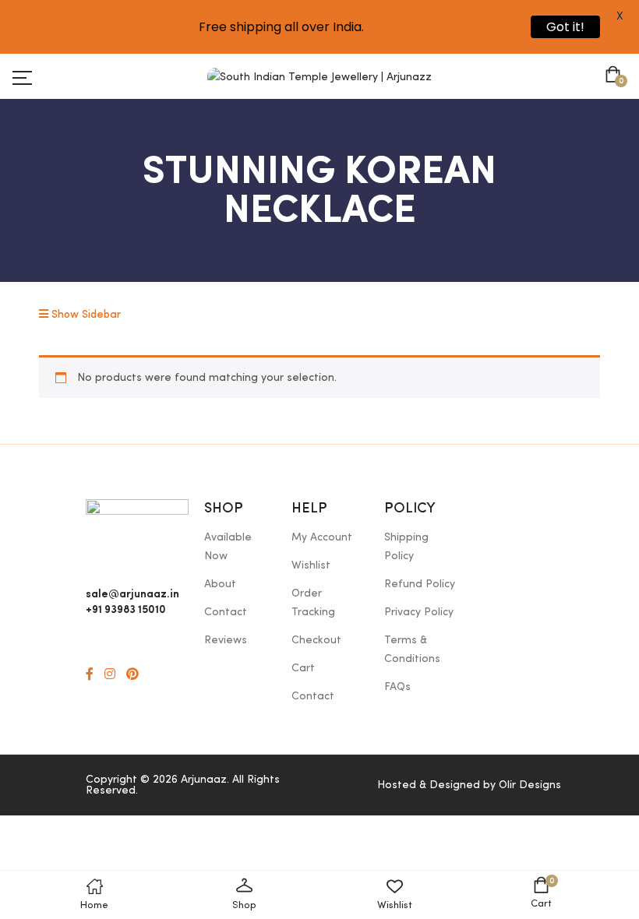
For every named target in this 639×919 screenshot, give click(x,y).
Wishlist (310, 565)
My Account (321, 537)
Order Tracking (313, 603)
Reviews (225, 640)
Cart (303, 668)
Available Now (228, 547)
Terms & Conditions (412, 649)
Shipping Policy (406, 547)
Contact (225, 612)
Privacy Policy (419, 612)
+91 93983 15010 (126, 608)
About (220, 584)
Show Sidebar (84, 314)
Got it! (565, 27)
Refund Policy (419, 584)
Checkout (316, 640)
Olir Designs (530, 785)
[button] (616, 76)
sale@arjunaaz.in (132, 592)
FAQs (397, 686)
